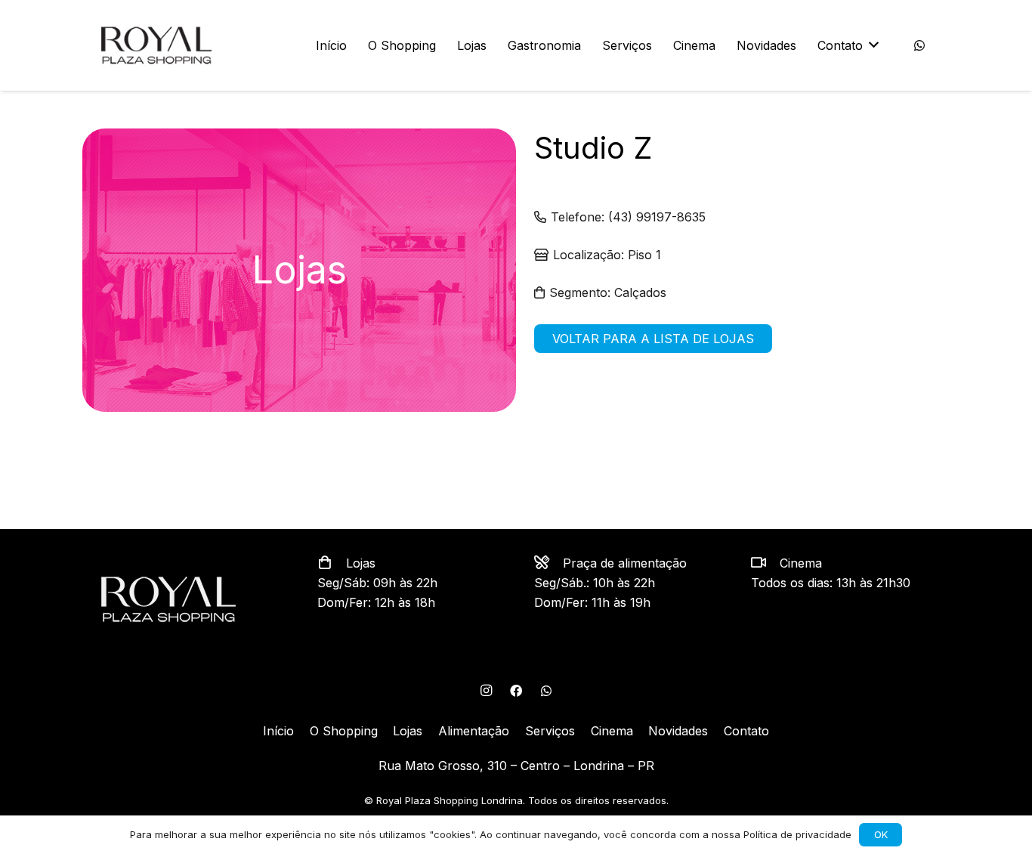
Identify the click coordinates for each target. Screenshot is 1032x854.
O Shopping (344, 730)
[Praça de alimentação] (548, 563)
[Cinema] (765, 563)
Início (278, 730)
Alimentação (473, 730)
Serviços (550, 730)
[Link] (156, 45)
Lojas (407, 730)
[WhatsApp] (919, 45)
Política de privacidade (797, 834)
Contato (746, 730)
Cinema (612, 730)
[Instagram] (486, 691)
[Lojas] (331, 563)
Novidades (678, 730)
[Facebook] (516, 691)
